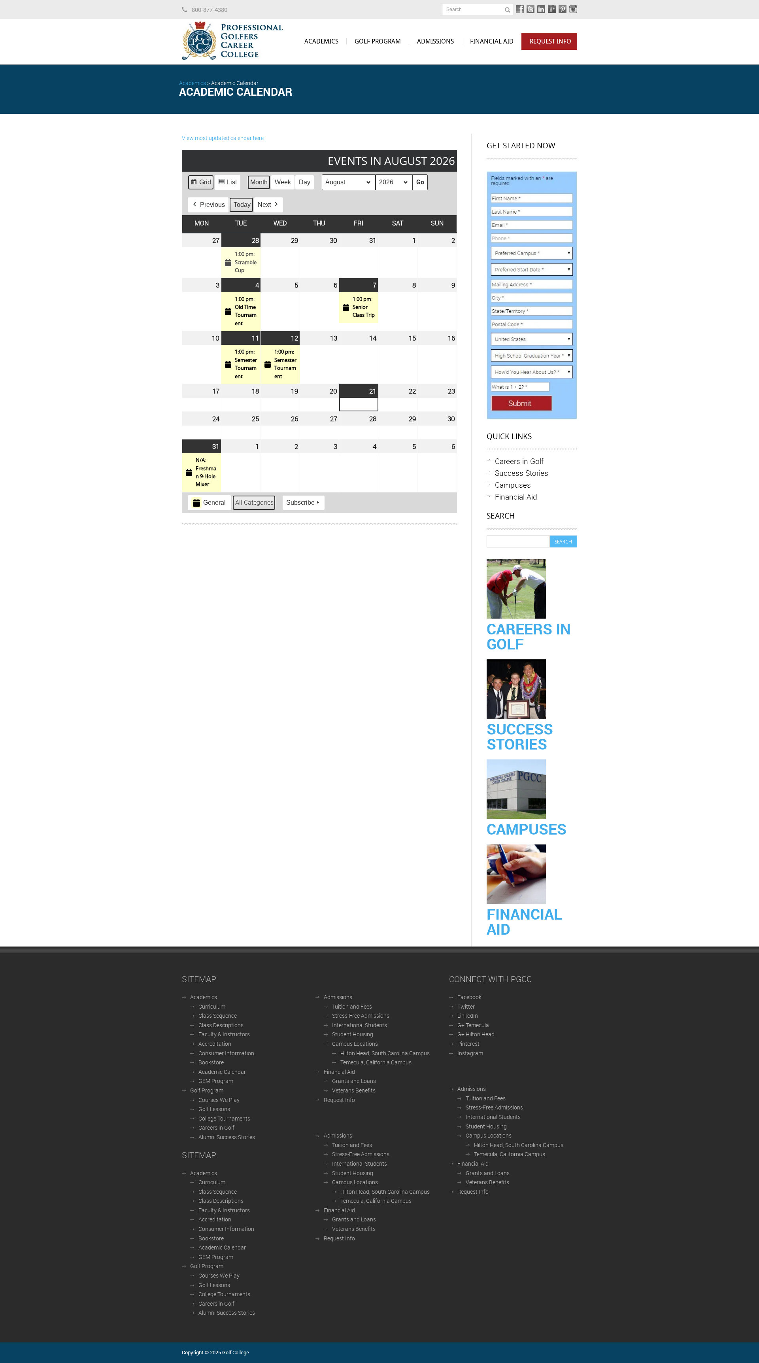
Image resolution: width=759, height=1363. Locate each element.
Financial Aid (492, 41)
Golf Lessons (214, 1109)
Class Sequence (217, 1015)
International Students (359, 1025)
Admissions (435, 41)
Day (304, 182)
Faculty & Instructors (224, 1034)
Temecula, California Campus (376, 1062)
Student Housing (352, 1034)
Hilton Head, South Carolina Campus (385, 1053)
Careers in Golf (519, 461)
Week (283, 182)
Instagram (470, 1053)
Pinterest (468, 1043)
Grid (200, 184)
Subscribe (300, 502)
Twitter (466, 1006)
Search (454, 9)
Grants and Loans (354, 1081)
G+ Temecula (473, 1025)
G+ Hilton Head (476, 1034)
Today (242, 204)
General (214, 502)
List (227, 184)
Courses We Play (219, 1100)
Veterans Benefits (354, 1090)
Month (259, 182)
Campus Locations (355, 1043)
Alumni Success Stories (226, 1137)
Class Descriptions (221, 1025)
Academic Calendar (222, 1071)
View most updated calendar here (223, 138)
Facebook (469, 997)
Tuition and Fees (352, 1006)
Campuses (513, 485)
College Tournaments (224, 1118)
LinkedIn (467, 1015)
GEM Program (215, 1081)
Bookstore (211, 1062)
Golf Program (378, 41)
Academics (321, 41)
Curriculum (211, 1006)
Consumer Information (226, 1053)
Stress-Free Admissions (360, 1015)
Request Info (550, 41)
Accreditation (214, 1043)
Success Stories (521, 473)
